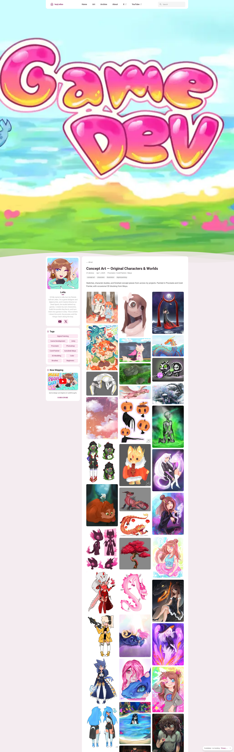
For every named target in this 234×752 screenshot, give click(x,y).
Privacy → (224, 748)
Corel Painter (54, 351)
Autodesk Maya (70, 351)
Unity (73, 341)
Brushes (55, 361)
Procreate (55, 346)
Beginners (70, 361)
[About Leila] (62, 273)
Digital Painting (63, 336)
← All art (89, 262)
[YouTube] (60, 321)
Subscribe (63, 398)
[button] (63, 381)
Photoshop (70, 346)
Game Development (57, 341)
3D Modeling (56, 356)
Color (72, 356)
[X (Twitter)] (65, 321)
